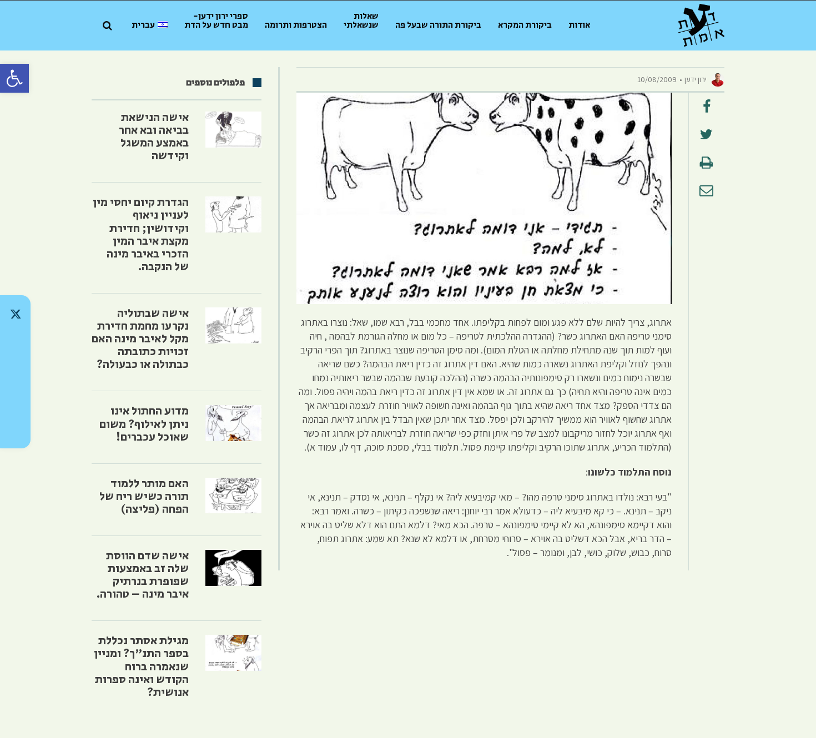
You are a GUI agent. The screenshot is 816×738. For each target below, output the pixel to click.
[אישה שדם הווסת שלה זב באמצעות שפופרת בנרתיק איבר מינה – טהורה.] (233, 568)
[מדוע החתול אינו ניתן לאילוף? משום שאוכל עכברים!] (233, 423)
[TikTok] (15, 343)
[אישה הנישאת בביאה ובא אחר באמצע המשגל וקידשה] (233, 130)
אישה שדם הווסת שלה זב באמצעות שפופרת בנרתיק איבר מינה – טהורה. (143, 575)
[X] (15, 314)
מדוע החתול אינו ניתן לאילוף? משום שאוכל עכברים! (144, 424)
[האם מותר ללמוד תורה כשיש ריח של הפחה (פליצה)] (233, 496)
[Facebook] (15, 400)
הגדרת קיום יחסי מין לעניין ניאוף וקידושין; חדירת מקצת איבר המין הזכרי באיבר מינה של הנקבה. (141, 234)
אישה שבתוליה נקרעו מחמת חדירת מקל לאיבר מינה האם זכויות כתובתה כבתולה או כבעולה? (140, 339)
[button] (14, 78)
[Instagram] (15, 371)
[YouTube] (15, 429)
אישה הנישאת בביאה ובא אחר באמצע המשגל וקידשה (154, 136)
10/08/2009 (657, 79)
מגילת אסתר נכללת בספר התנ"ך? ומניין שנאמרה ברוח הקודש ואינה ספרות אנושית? (141, 666)
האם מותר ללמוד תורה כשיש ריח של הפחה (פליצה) (144, 497)
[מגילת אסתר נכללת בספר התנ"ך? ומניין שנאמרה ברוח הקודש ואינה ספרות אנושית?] (233, 653)
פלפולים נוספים (215, 82)
